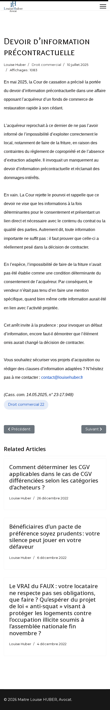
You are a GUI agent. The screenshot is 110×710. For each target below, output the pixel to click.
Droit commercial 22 (26, 404)
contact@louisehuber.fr (62, 377)
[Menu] (103, 6)
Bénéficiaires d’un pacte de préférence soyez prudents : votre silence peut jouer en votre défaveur (54, 536)
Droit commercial (46, 65)
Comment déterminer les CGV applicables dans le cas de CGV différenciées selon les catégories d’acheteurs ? (53, 477)
